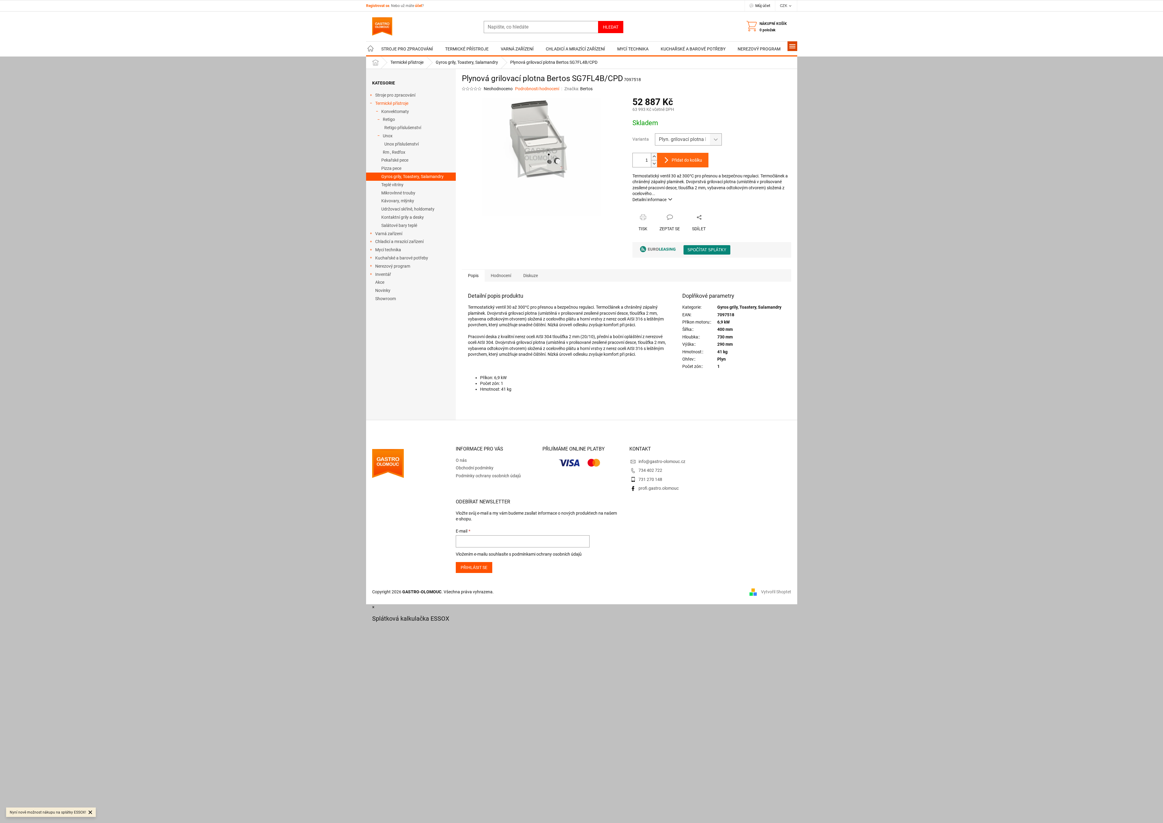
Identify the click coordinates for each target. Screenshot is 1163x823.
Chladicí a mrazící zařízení (399, 241)
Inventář (383, 274)
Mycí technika (388, 249)
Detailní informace (649, 199)
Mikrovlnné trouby (398, 192)
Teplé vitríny (392, 184)
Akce (379, 282)
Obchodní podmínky (474, 467)
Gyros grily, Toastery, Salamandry (412, 176)
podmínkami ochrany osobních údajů (547, 554)
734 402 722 (650, 470)
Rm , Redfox (394, 152)
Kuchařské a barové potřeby (401, 257)
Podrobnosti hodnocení (537, 88)
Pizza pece (391, 168)
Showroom (385, 298)
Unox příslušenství (401, 144)
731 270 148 (650, 479)
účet (418, 6)
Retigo (389, 119)
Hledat (610, 27)
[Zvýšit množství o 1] (654, 156)
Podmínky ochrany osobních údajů (488, 475)
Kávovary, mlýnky (397, 200)
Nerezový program (392, 266)
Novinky (382, 290)
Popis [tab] (473, 275)
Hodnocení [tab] (501, 275)
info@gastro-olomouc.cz (662, 461)
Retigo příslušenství (402, 127)
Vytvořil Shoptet (776, 591)
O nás (461, 460)
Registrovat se (377, 6)
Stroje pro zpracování (395, 95)
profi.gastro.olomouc (659, 488)
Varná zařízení (388, 233)
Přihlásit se (474, 567)
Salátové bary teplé (399, 225)
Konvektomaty (395, 111)
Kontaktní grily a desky (402, 217)
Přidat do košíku (687, 160)
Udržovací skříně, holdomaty (407, 209)
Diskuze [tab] (530, 275)
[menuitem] (370, 49)
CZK (784, 5)
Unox (388, 135)
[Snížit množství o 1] (654, 163)
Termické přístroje (391, 103)
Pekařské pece (394, 160)
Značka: (578, 88)
